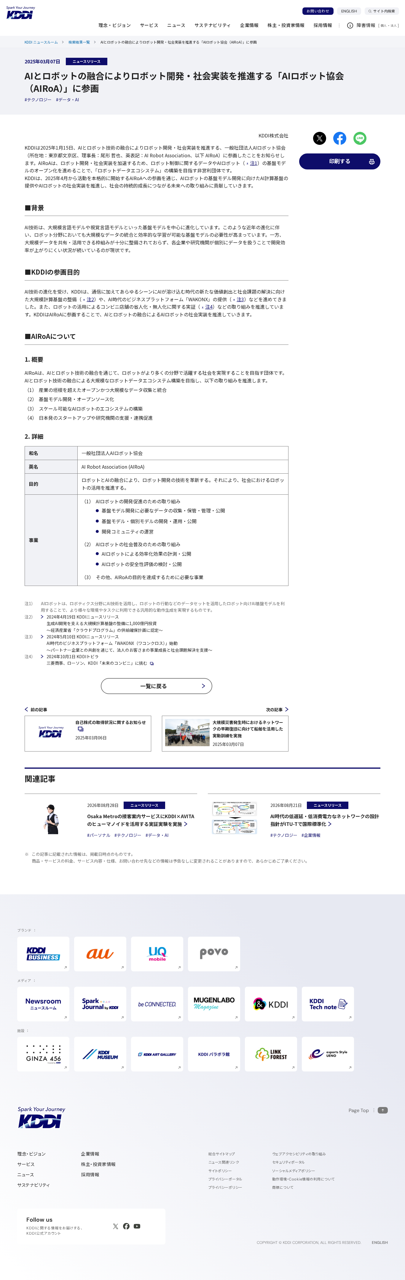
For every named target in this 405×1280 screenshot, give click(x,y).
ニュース (25, 1175)
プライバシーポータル (225, 1179)
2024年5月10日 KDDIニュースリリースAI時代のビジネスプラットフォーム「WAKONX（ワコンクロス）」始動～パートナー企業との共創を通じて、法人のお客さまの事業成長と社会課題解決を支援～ (129, 643)
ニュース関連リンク (223, 1162)
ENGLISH (351, 11)
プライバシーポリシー (225, 1187)
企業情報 (90, 1154)
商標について (283, 1187)
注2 (90, 299)
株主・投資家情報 (98, 1164)
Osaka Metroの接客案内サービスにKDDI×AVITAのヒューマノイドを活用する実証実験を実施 (140, 820)
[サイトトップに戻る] (21, 13)
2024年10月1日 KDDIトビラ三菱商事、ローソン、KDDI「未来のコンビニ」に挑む (97, 659)
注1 (253, 162)
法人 (394, 25)
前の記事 (39, 709)
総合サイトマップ (221, 1153)
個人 (384, 25)
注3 (240, 299)
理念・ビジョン (31, 1154)
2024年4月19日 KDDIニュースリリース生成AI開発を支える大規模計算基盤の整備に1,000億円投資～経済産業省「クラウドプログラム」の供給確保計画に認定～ (105, 623)
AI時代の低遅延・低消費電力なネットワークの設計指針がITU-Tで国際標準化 (324, 820)
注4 (209, 306)
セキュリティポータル (288, 1162)
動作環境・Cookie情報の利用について (303, 1179)
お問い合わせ (318, 11)
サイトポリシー (220, 1170)
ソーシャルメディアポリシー (293, 1170)
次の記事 (274, 709)
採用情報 (90, 1175)
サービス (25, 1164)
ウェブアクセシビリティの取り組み (299, 1153)
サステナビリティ (33, 1185)
